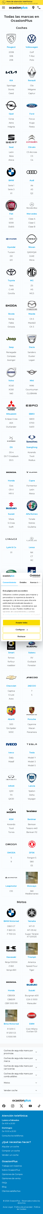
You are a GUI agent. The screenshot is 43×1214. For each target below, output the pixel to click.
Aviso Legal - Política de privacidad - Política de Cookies (21, 1208)
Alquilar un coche (10, 1147)
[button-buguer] (3, 8)
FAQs (4, 1183)
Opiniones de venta (11, 1178)
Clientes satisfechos (11, 1191)
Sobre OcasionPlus (11, 1170)
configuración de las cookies (17, 614)
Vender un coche (10, 1155)
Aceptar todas (21, 623)
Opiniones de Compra (12, 1174)
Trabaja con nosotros (12, 1166)
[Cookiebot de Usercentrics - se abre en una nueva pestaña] (30, 575)
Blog (4, 1187)
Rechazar (21, 636)
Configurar (20, 630)
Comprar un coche (11, 1151)
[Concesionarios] (33, 8)
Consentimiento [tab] (9, 582)
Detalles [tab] (23, 582)
